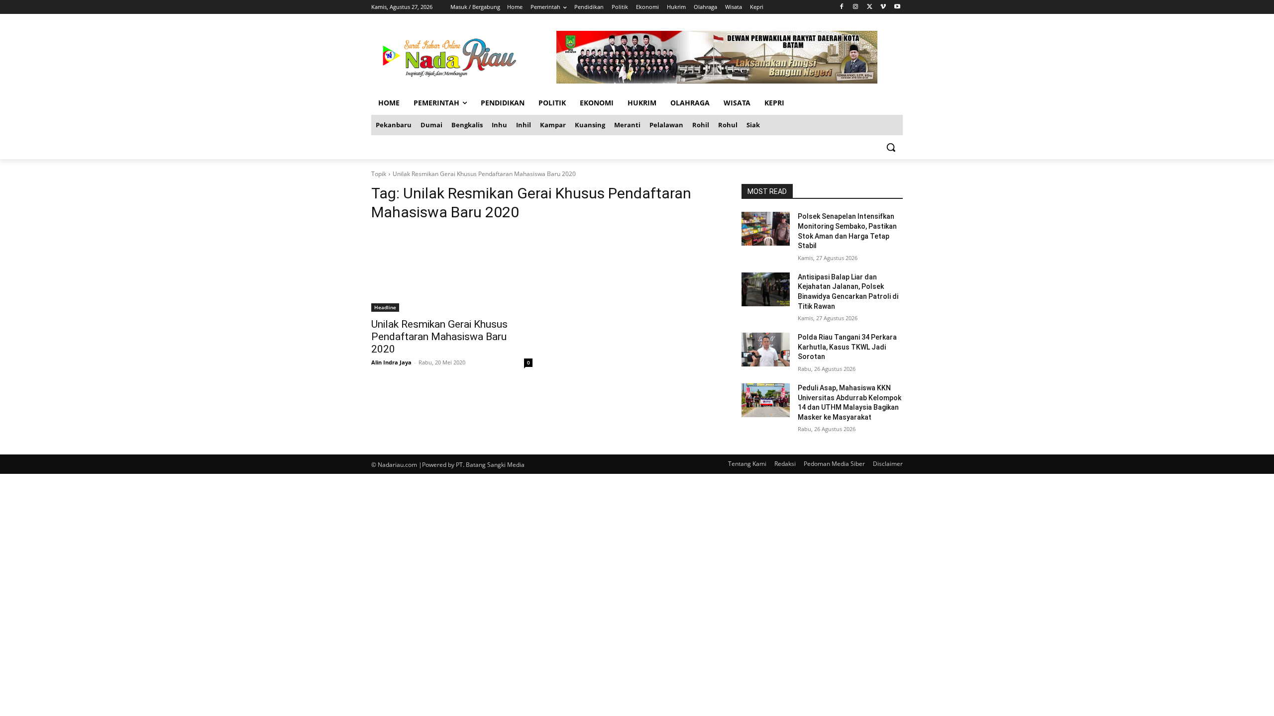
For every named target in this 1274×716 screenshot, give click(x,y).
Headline (385, 307)
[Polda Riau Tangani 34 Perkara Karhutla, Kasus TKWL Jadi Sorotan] (766, 349)
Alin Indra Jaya (391, 362)
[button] (891, 147)
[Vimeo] (883, 7)
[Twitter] (869, 7)
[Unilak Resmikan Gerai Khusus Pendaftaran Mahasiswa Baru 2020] (451, 271)
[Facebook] (842, 7)
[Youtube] (897, 7)
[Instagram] (855, 7)
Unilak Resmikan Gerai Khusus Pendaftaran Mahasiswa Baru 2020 (439, 336)
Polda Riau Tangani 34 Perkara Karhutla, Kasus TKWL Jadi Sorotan (847, 346)
